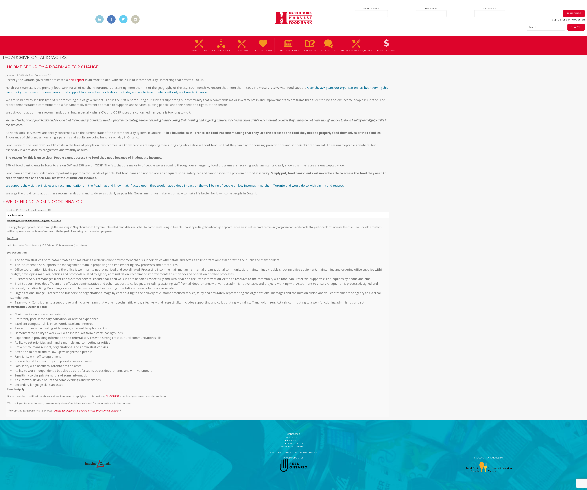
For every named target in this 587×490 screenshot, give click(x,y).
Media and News (288, 50)
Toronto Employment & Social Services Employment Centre (85, 410)
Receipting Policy (293, 443)
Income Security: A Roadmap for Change (52, 67)
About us (310, 50)
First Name (431, 8)
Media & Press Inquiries (356, 50)
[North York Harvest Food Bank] (293, 18)
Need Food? (199, 50)
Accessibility (293, 437)
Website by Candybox (293, 446)
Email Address (371, 8)
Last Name (489, 8)
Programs (242, 50)
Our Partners (263, 50)
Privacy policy (293, 440)
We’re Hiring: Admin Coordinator (44, 201)
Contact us (328, 50)
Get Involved (221, 50)
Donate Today (386, 50)
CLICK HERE (112, 396)
